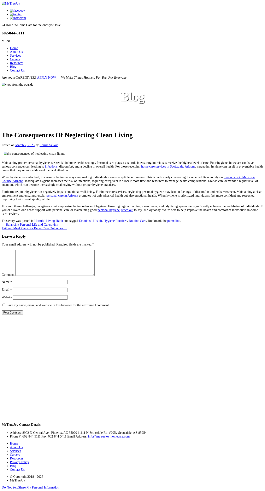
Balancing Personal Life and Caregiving (30, 224)
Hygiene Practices (115, 220)
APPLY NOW (46, 77)
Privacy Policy (19, 462)
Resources (16, 63)
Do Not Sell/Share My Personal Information (30, 487)
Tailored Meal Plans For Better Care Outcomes (34, 228)
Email (7, 289)
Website (7, 297)
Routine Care (137, 220)
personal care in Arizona (62, 195)
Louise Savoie (49, 145)
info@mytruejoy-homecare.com (109, 436)
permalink (173, 220)
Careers (15, 59)
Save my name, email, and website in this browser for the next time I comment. (58, 305)
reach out (127, 210)
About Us (16, 51)
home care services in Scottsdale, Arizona (168, 166)
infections (51, 166)
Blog (13, 66)
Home (14, 48)
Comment (8, 274)
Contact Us (17, 70)
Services (15, 55)
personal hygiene (109, 210)
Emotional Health (90, 220)
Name (7, 282)
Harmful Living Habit (48, 220)
